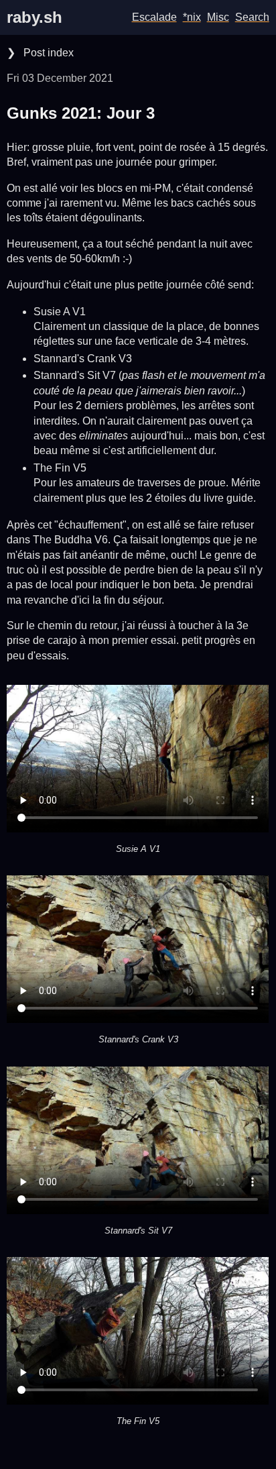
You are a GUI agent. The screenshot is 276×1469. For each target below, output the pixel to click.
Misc (218, 17)
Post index (47, 52)
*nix (192, 17)
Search (252, 17)
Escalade (154, 17)
